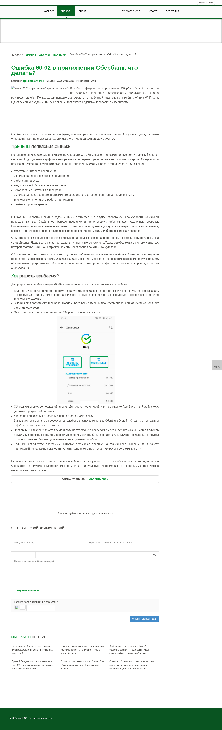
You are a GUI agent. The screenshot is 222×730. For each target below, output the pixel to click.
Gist (97, 555)
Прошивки (60, 55)
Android (44, 55)
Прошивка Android (33, 80)
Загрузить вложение (27, 590)
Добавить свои (97, 478)
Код (90, 555)
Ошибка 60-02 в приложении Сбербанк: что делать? (74, 70)
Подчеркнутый (30, 555)
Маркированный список (58, 555)
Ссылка (40, 555)
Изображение (47, 555)
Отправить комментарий (144, 619)
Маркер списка (72, 555)
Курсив (23, 555)
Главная (30, 55)
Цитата (82, 555)
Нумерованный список (65, 555)
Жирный (15, 555)
